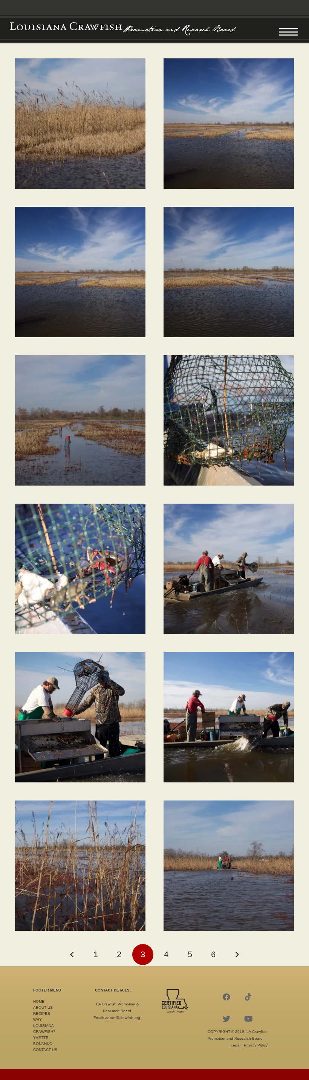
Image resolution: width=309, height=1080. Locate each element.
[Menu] (288, 32)
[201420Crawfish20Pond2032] (229, 569)
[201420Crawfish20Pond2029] (80, 420)
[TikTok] (248, 997)
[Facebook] (226, 997)
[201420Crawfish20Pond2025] (80, 123)
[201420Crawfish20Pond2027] (80, 272)
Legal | (237, 1045)
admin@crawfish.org (122, 1018)
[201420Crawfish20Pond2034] (229, 717)
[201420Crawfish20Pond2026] (229, 123)
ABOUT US (43, 1007)
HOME (38, 1001)
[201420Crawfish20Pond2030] (229, 420)
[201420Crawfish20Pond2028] (229, 272)
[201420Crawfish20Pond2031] (80, 569)
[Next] (236, 954)
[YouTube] (248, 1019)
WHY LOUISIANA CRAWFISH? (44, 1025)
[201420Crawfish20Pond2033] (80, 717)
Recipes (41, 1013)
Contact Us (45, 1050)
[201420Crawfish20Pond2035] (80, 865)
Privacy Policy (256, 1045)
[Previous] (72, 954)
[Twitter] (226, 1019)
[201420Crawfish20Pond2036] (229, 865)
